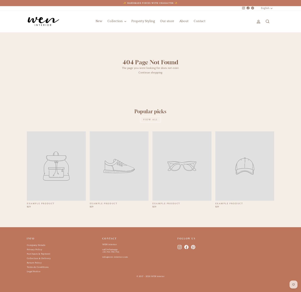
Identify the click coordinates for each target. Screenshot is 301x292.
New (99, 21)
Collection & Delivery (39, 258)
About (184, 21)
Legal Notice (34, 271)
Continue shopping (150, 72)
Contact (199, 21)
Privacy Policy (34, 249)
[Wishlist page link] (250, 21)
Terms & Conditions (38, 267)
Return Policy (34, 263)
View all (150, 119)
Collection (115, 21)
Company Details (36, 245)
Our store (167, 21)
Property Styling (143, 21)
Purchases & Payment (38, 254)
